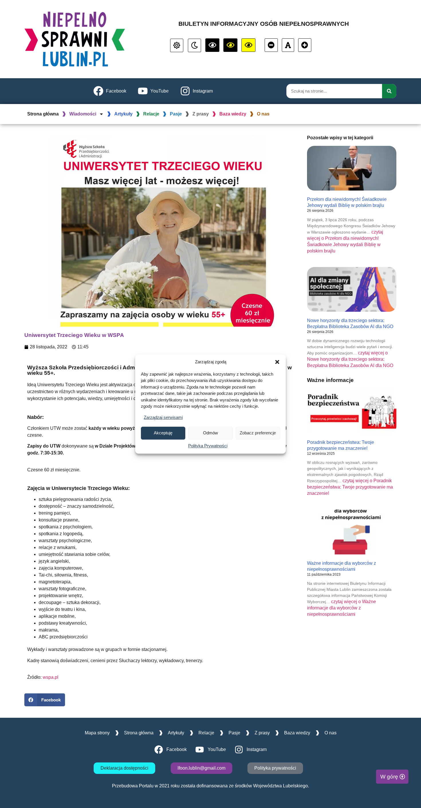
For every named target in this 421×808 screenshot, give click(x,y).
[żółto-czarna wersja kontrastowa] (230, 45)
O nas (263, 113)
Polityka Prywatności (207, 445)
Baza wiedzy (232, 113)
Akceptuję (163, 432)
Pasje (176, 113)
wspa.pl (50, 677)
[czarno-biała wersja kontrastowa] (212, 45)
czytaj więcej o (350, 359)
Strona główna (43, 113)
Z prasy (200, 113)
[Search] (389, 91)
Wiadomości (82, 113)
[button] (277, 362)
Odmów (210, 432)
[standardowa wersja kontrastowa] (176, 45)
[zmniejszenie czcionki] (271, 45)
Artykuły (123, 113)
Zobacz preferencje (258, 432)
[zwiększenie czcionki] (304, 45)
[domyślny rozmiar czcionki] (288, 45)
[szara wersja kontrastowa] (194, 45)
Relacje (151, 113)
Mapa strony (97, 732)
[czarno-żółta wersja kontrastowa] (248, 45)
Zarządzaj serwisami (163, 417)
